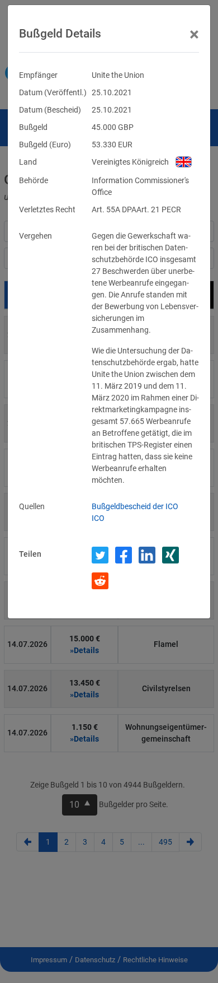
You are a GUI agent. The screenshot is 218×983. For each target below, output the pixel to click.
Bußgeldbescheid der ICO (135, 506)
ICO (98, 518)
